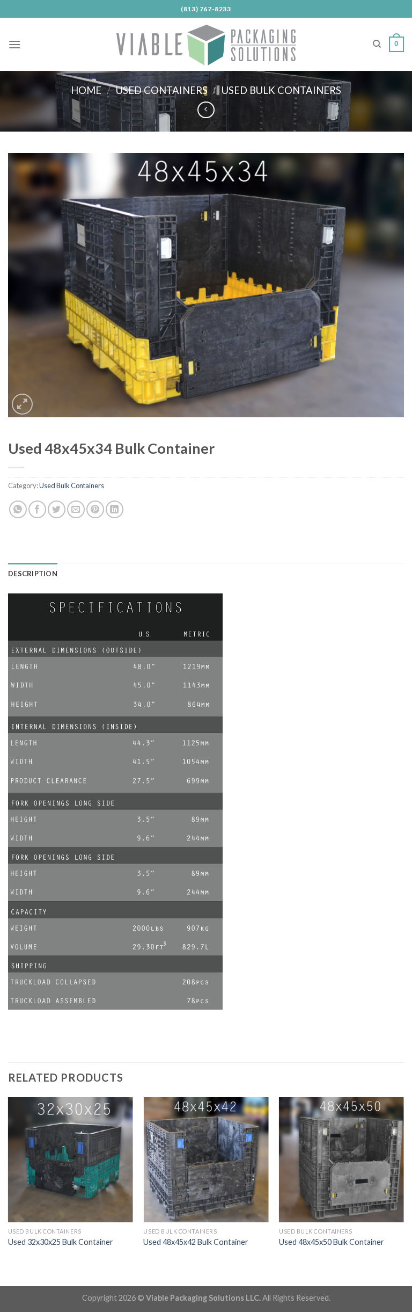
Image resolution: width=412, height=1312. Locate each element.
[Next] (403, 1183)
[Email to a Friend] (76, 509)
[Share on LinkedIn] (114, 509)
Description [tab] (32, 573)
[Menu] (14, 44)
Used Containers (162, 90)
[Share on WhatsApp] (18, 509)
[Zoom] (22, 404)
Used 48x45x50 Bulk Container (331, 1241)
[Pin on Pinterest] (95, 509)
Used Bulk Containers (281, 90)
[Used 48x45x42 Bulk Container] (205, 1159)
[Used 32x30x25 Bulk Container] (70, 1159)
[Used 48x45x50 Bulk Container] (341, 1159)
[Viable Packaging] (206, 44)
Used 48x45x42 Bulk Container (195, 1241)
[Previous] (9, 1183)
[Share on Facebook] (37, 509)
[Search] (377, 44)
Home (86, 90)
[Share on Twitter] (56, 509)
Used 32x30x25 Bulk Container (60, 1241)
